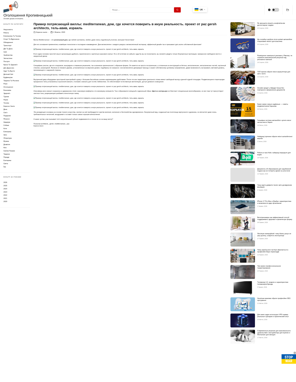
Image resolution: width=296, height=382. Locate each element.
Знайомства (7, 55)
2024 (5, 189)
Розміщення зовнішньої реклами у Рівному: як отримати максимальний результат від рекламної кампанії (274, 57)
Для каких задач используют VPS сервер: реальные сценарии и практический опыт (273, 315)
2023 (5, 192)
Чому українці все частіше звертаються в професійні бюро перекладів (272, 251)
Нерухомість (8, 29)
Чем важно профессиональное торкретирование (269, 267)
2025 (5, 185)
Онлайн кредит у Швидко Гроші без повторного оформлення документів (271, 89)
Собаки (6, 125)
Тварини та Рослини (11, 81)
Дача (5, 109)
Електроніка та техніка (12, 36)
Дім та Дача (7, 49)
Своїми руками (9, 151)
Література (7, 138)
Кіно (5, 147)
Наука (5, 100)
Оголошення (8, 87)
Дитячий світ (8, 74)
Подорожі (7, 116)
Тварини (6, 154)
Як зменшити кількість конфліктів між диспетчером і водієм (271, 24)
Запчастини (7, 58)
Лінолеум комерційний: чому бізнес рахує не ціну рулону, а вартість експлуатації (274, 234)
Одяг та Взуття (9, 71)
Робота (6, 33)
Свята (5, 163)
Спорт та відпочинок (11, 39)
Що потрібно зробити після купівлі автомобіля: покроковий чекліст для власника (274, 40)
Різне (5, 84)
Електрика (7, 131)
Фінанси (6, 119)
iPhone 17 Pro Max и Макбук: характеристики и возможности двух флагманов (274, 202)
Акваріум (6, 122)
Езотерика (7, 160)
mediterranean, (60, 124)
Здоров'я (6, 93)
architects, (45, 124)
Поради (6, 157)
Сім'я (5, 112)
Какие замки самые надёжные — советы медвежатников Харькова (272, 105)
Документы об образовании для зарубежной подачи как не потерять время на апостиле (274, 170)
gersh (51, 124)
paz (68, 124)
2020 (5, 201)
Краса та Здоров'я (10, 65)
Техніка (6, 103)
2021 (5, 198)
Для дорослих (8, 68)
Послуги (6, 61)
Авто (5, 135)
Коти (5, 128)
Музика (6, 141)
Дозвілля (6, 144)
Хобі (5, 52)
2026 (5, 182)
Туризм (6, 96)
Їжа (4, 167)
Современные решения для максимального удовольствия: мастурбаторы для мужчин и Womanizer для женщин (274, 333)
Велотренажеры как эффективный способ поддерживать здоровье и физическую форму (274, 218)
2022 (5, 195)
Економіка (7, 90)
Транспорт (7, 45)
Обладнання (8, 42)
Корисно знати (9, 106)
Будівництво (8, 77)
